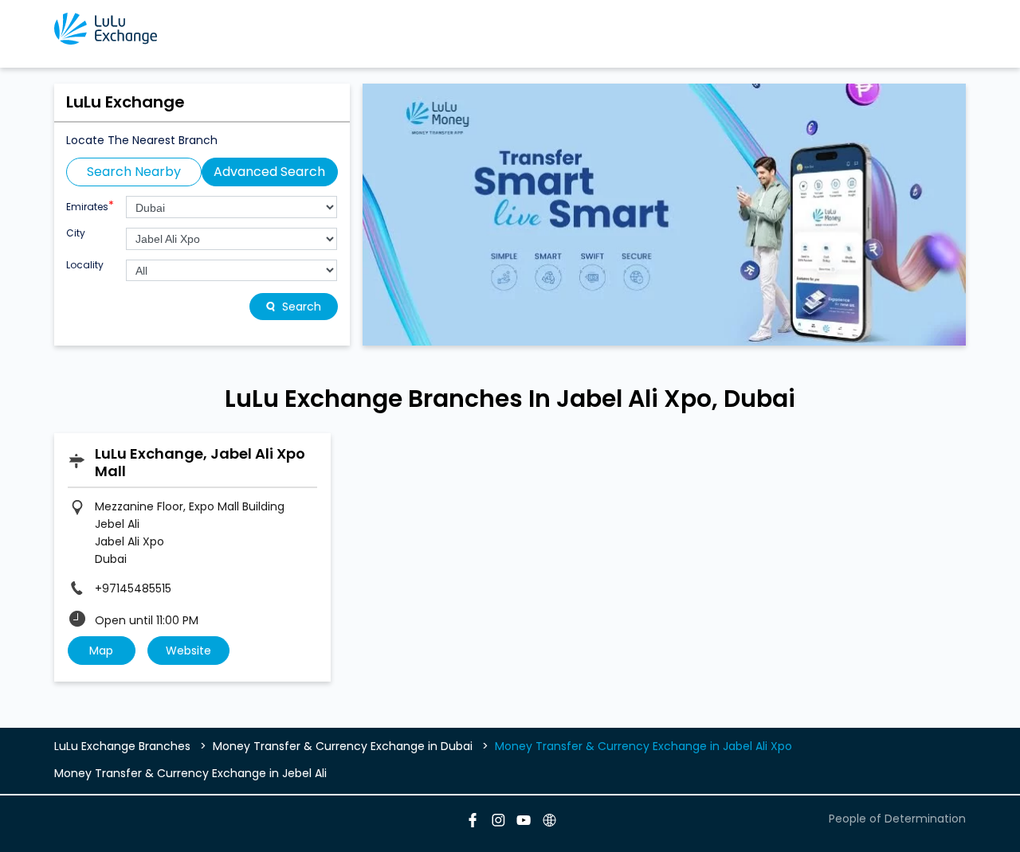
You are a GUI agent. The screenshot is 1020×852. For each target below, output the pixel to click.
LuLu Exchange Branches (124, 746)
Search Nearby (134, 171)
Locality (85, 265)
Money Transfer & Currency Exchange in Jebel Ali (190, 773)
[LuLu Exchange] (105, 29)
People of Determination (897, 819)
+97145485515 (133, 588)
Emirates (90, 205)
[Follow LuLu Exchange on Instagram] (497, 822)
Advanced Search (269, 171)
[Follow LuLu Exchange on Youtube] (523, 822)
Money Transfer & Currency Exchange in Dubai (343, 746)
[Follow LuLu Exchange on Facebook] (472, 822)
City (75, 233)
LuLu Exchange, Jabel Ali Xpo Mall (200, 462)
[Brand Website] (548, 822)
